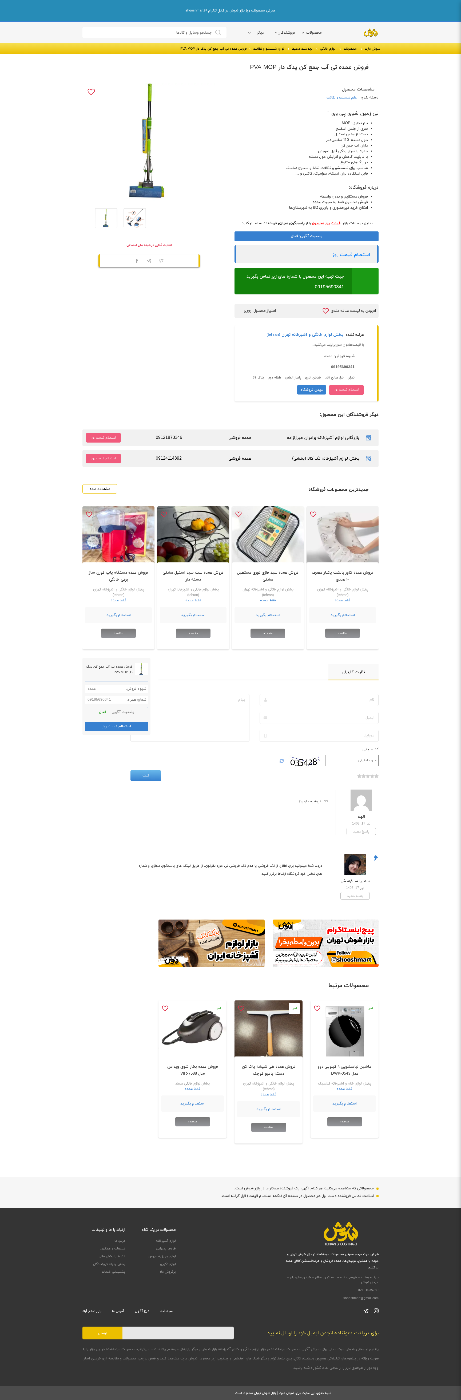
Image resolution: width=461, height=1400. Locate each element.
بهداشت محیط (302, 49)
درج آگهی (142, 1311)
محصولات (314, 32)
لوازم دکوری (168, 1264)
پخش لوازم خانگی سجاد (192, 1083)
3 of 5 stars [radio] (368, 779)
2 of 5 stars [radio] (372, 779)
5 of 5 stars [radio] (359, 779)
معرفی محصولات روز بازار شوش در (230, 10)
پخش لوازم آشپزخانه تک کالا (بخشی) (325, 459)
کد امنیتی (371, 749)
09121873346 (169, 438)
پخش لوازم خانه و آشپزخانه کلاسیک (344, 1083)
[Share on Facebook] (137, 262)
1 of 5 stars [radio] (376, 779)
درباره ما (119, 1241)
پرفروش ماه (168, 1272)
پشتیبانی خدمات (113, 1272)
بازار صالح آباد (91, 1311)
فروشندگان (286, 32)
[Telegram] (149, 262)
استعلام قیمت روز (351, 254)
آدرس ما (118, 1311)
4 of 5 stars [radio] (363, 779)
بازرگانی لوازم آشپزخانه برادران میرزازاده (323, 438)
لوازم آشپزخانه (166, 1241)
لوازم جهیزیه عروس (162, 1256)
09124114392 (169, 459)
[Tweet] (161, 262)
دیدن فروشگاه (311, 389)
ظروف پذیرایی (166, 1249)
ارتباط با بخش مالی (112, 1256)
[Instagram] (376, 1310)
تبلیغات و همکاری (112, 1249)
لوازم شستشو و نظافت (268, 49)
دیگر (260, 32)
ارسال (102, 1333)
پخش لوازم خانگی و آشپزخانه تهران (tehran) (305, 335)
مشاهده (342, 633)
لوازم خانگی (328, 49)
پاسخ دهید (361, 831)
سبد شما (166, 1311)
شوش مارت (372, 49)
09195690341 (329, 287)
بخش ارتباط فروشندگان (109, 1264)
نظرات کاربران (353, 672)
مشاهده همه (100, 489)
